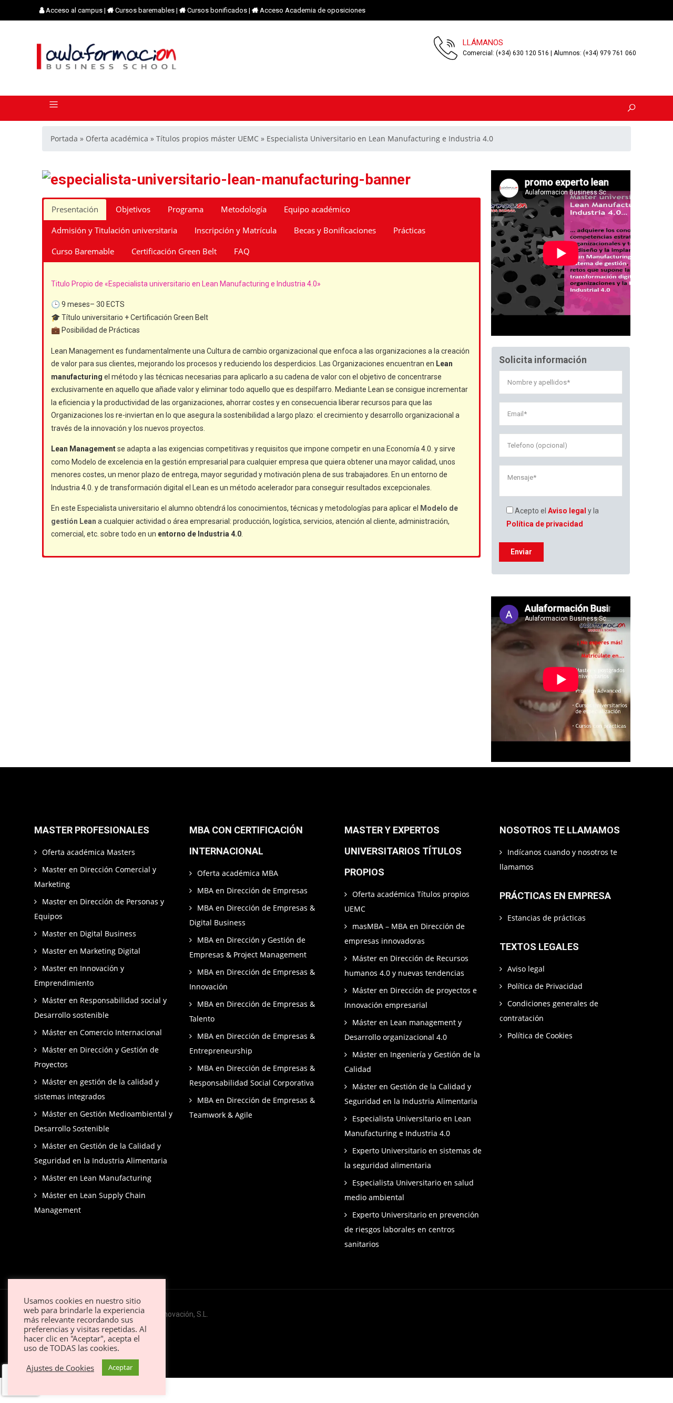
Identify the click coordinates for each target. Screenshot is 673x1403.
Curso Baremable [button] (83, 251)
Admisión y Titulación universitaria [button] (114, 230)
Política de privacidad (544, 524)
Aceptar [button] (120, 1367)
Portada (64, 138)
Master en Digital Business (89, 933)
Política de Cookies (540, 1035)
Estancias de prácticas (546, 918)
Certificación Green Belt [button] (174, 251)
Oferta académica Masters (88, 852)
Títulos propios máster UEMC (207, 138)
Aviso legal (567, 511)
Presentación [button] (75, 209)
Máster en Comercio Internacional (102, 1032)
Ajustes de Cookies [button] (60, 1368)
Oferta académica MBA (237, 873)
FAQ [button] (242, 251)
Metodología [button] (244, 209)
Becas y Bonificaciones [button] (335, 230)
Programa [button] (185, 209)
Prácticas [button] (409, 230)
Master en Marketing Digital (91, 951)
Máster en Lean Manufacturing (96, 1178)
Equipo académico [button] (317, 209)
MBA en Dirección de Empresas (252, 890)
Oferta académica (117, 138)
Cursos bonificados (217, 10)
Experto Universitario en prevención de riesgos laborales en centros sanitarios (411, 1229)
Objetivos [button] (133, 209)
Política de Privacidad (545, 986)
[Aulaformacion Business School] (107, 58)
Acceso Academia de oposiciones (312, 10)
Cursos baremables (145, 10)
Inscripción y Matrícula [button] (236, 230)
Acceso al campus (74, 10)
